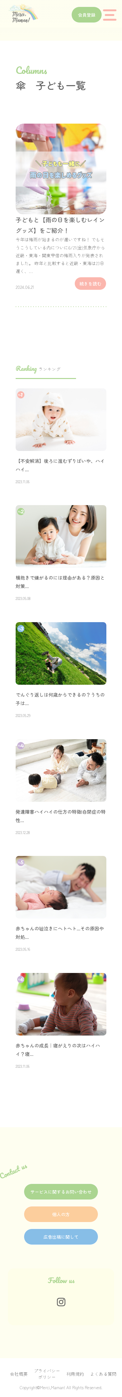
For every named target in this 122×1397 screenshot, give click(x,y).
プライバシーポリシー (47, 1374)
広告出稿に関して (61, 1237)
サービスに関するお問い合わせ (61, 1192)
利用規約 (75, 1374)
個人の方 (61, 1214)
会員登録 (86, 15)
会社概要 (19, 1374)
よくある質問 (103, 1374)
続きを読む (90, 283)
